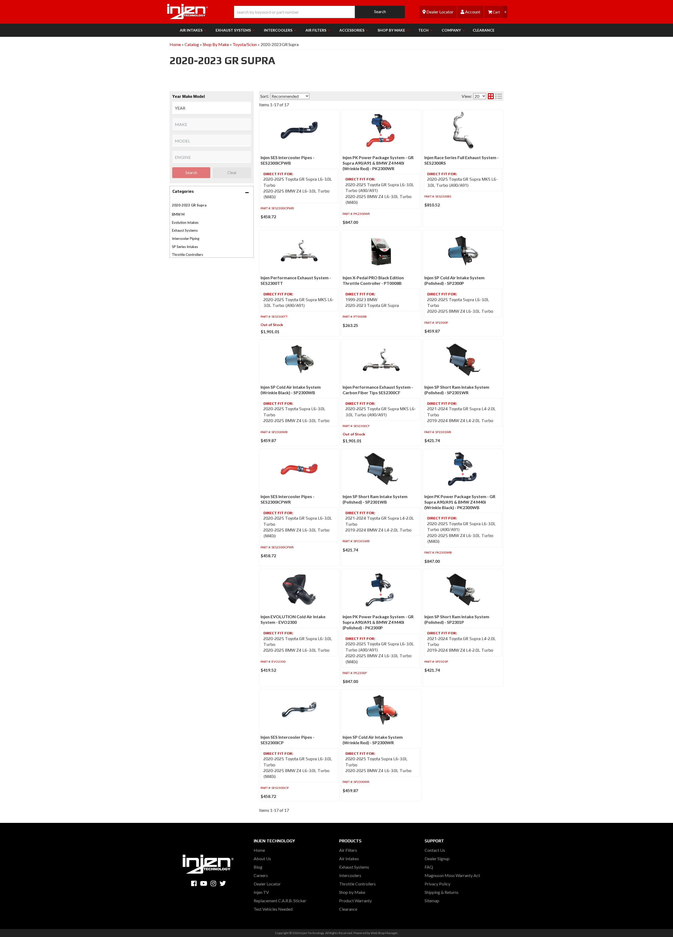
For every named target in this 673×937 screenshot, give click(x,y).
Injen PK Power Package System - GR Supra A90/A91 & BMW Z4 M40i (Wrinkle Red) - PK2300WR (378, 163)
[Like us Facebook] (194, 883)
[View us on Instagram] (213, 883)
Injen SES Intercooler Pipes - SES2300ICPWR (287, 499)
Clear (232, 172)
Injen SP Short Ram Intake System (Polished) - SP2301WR (456, 389)
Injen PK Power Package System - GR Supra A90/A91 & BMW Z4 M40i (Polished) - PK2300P (378, 622)
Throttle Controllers (187, 254)
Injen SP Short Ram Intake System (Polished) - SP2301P (456, 619)
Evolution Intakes (185, 222)
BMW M (178, 214)
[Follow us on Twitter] (222, 883)
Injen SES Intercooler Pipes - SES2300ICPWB (287, 160)
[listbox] (211, 108)
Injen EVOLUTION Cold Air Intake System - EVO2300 (293, 619)
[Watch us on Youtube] (203, 883)
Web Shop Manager (384, 933)
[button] (319, 12)
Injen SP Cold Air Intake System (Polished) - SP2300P (454, 280)
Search (191, 172)
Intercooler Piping (185, 238)
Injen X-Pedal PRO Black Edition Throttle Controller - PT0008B (373, 280)
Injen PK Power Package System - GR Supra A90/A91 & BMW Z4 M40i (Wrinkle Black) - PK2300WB (459, 502)
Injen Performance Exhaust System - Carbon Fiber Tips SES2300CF (378, 389)
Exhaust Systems (185, 230)
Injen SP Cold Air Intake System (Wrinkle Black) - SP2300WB (291, 389)
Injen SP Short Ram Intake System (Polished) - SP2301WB (375, 499)
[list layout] (498, 96)
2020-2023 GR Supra (189, 205)
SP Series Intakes (185, 247)
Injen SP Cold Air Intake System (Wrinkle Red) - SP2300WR (373, 740)
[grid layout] (490, 96)
